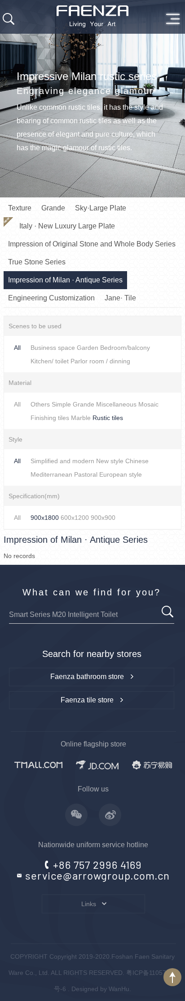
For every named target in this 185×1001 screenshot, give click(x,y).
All (17, 347)
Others (40, 404)
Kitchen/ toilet (50, 361)
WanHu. (120, 988)
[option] (92, 98)
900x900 (103, 517)
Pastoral (85, 474)
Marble (81, 417)
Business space (53, 347)
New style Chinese (122, 461)
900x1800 (45, 517)
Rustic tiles (107, 417)
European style (120, 474)
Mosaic (148, 404)
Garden (87, 347)
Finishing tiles (50, 417)
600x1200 (75, 517)
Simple (61, 404)
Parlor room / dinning (100, 361)
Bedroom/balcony (125, 347)
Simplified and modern (62, 461)
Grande (83, 404)
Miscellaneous (116, 404)
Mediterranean (51, 474)
